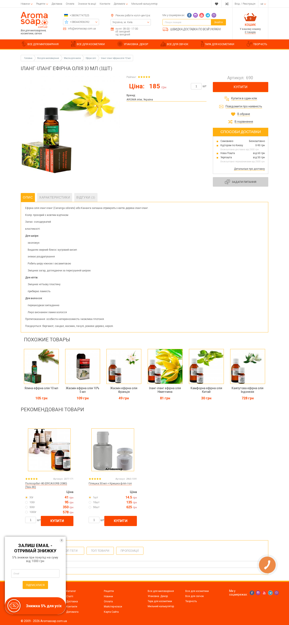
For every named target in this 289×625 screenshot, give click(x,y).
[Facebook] (189, 15)
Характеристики (54, 197)
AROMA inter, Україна (140, 99)
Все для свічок (194, 596)
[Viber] (214, 15)
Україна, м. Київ (122, 22)
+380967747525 (79, 15)
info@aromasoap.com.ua (82, 28)
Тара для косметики (160, 601)
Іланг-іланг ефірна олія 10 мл (116, 58)
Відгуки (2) (85, 197)
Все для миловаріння (161, 591)
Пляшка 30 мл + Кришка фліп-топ (110, 483)
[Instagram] (195, 15)
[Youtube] (201, 15)
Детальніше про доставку (249, 168)
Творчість (191, 601)
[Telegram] (207, 15)
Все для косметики (197, 591)
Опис (28, 197)
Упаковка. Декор (158, 596)
